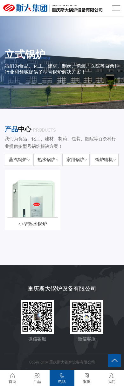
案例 (87, 381)
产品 (37, 381)
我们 (111, 381)
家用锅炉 (75, 159)
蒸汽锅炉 (18, 159)
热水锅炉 (46, 159)
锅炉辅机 (104, 159)
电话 (62, 381)
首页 (12, 381)
